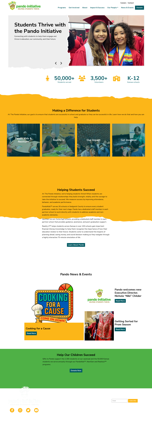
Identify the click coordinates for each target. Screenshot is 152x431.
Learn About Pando (76, 245)
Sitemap (80, 428)
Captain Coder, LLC (94, 428)
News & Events (127, 7)
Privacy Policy (72, 428)
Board (104, 394)
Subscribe (132, 401)
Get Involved (74, 7)
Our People (112, 7)
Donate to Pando (22, 58)
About (84, 7)
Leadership (95, 394)
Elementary (51, 398)
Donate (139, 7)
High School (70, 398)
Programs (62, 7)
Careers (123, 3)
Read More (31, 333)
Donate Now (76, 370)
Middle (60, 398)
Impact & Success (97, 7)
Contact (131, 3)
